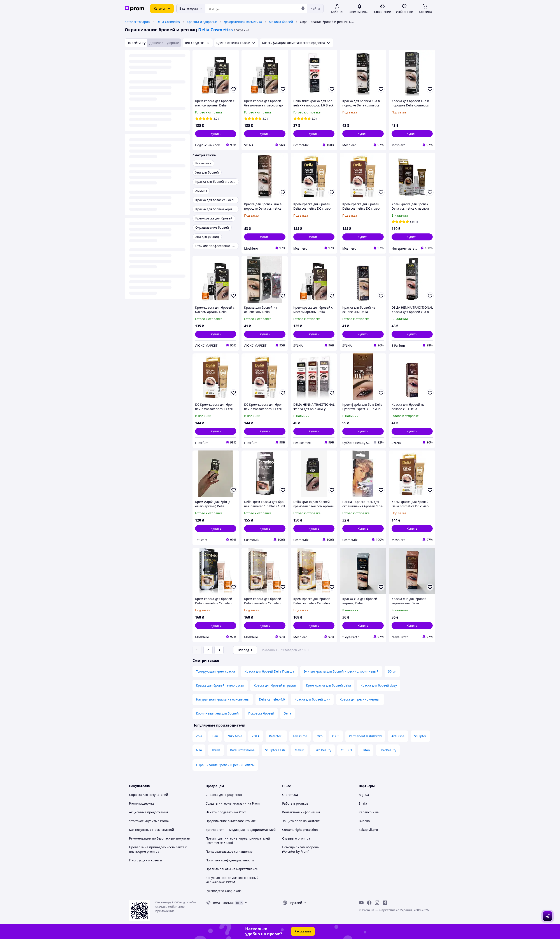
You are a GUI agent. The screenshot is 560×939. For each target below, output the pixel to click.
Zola (199, 736)
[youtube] (361, 902)
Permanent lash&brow (365, 736)
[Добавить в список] (233, 89)
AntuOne (397, 736)
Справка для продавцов (224, 795)
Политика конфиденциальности (230, 860)
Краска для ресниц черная (360, 699)
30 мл (392, 671)
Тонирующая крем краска (215, 671)
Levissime (300, 736)
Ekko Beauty (322, 750)
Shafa (363, 803)
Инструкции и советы (145, 860)
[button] (215, 133)
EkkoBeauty (388, 750)
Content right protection (300, 830)
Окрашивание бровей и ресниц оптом (225, 765)
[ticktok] (385, 902)
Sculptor (420, 736)
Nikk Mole (235, 736)
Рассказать (303, 931)
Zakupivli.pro (368, 830)
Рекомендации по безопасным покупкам (159, 838)
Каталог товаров (137, 22)
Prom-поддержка (141, 803)
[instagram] (377, 902)
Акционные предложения (148, 812)
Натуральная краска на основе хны (222, 699)
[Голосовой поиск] (303, 8)
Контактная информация (301, 812)
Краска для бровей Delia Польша (269, 671)
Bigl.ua (364, 795)
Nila (199, 750)
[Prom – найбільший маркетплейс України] (134, 8)
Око (319, 736)
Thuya (216, 750)
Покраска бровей (261, 713)
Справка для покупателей (148, 795)
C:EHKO (346, 750)
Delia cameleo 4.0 (272, 699)
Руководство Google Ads (224, 891)
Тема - (223, 903)
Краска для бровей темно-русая (220, 685)
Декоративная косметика (243, 22)
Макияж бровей (281, 22)
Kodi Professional (243, 750)
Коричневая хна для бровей (217, 713)
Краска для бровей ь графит (275, 685)
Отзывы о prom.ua (296, 838)
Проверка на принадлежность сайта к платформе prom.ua (158, 849)
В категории (188, 8)
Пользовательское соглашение (229, 851)
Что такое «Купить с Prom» (149, 821)
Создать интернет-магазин (226, 803)
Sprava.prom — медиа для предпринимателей (241, 830)
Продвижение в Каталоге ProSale (231, 821)
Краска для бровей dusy (378, 685)
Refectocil (276, 736)
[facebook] (369, 902)
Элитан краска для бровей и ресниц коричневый (341, 671)
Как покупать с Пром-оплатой (151, 830)
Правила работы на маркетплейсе (232, 869)
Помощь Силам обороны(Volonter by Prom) (300, 849)
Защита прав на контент (301, 821)
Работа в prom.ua (295, 803)
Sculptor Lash (275, 750)
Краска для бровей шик (312, 699)
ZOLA (255, 736)
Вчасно (364, 821)
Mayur (299, 750)
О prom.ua (290, 795)
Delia (287, 713)
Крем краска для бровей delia (328, 685)
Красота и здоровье (202, 22)
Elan (215, 736)
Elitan (366, 750)
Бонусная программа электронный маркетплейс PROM (232, 880)
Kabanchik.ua (369, 812)
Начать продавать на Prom (226, 812)
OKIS (335, 736)
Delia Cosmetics (168, 22)
